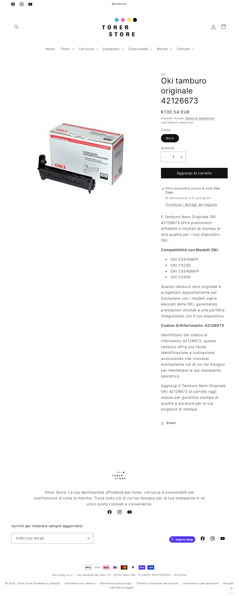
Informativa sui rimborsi (80, 583)
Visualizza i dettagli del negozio (191, 205)
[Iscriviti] (88, 538)
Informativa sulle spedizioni (201, 583)
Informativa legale (121, 587)
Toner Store (25, 583)
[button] (16, 27)
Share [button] (171, 423)
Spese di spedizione (199, 118)
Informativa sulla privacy (116, 583)
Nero (170, 138)
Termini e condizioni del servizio (157, 583)
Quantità (167, 148)
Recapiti (228, 583)
